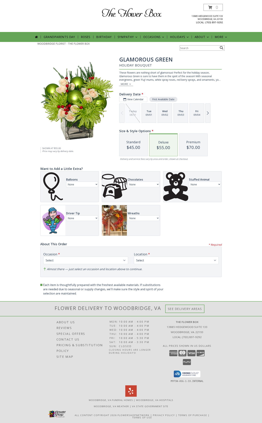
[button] (213, 7)
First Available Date (163, 99)
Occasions (152, 37)
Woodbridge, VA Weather (111, 406)
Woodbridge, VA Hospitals (154, 400)
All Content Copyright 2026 (96, 415)
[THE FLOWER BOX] (132, 12)
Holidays (177, 37)
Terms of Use (142, 417)
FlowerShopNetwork (134, 415)
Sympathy (126, 37)
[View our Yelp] (131, 395)
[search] (221, 48)
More (219, 37)
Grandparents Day (59, 37)
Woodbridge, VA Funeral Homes (111, 400)
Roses (85, 37)
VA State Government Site (150, 406)
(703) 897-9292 (214, 22)
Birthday (104, 37)
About (200, 37)
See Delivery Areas (185, 309)
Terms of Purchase (192, 415)
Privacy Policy (164, 415)
